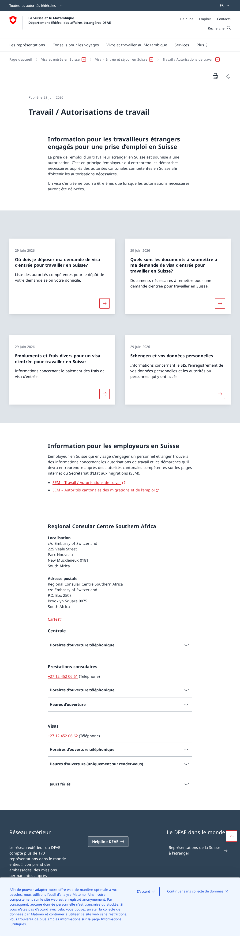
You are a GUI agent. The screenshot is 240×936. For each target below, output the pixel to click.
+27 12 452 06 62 (63, 735)
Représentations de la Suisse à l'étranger (194, 850)
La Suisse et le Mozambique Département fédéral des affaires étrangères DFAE (69, 20)
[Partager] (227, 76)
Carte (52, 619)
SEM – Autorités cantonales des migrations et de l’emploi (103, 490)
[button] (27, 45)
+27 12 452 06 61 (63, 676)
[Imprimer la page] (215, 76)
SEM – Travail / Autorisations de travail (86, 482)
